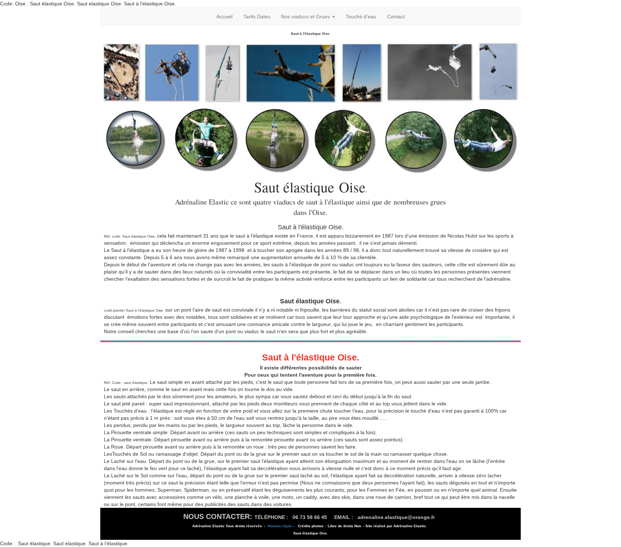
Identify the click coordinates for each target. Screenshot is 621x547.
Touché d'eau (361, 16)
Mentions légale (279, 526)
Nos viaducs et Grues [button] (306, 16)
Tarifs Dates (256, 16)
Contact (396, 16)
